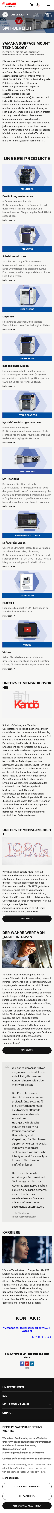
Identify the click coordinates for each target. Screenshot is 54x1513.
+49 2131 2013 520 (40, 1336)
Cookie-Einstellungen (27, 1486)
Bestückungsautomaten (17, 196)
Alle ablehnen (27, 1496)
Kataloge (8, 602)
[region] (27, 1467)
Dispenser (8, 316)
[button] (49, 5)
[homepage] (9, 5)
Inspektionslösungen (15, 365)
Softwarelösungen (14, 542)
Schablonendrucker (14, 256)
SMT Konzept (10, 478)
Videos (6, 652)
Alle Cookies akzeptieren (27, 1505)
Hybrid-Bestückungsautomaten (22, 422)
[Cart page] (32, 5)
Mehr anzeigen (10, 1477)
